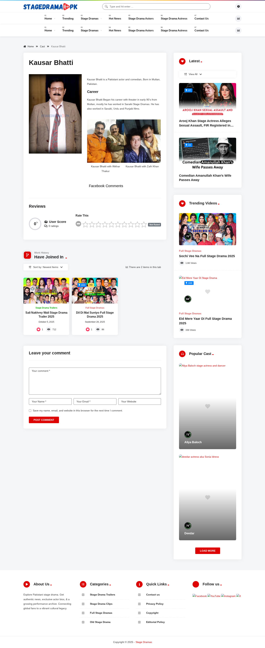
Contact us (153, 594)
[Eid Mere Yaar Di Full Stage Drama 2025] (207, 292)
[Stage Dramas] (50, 6)
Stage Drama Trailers (46, 308)
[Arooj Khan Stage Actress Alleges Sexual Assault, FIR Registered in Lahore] (207, 99)
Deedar (189, 533)
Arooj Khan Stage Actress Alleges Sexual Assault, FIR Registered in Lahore (205, 125)
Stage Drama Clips (101, 603)
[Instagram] (228, 596)
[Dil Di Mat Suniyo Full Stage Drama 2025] (95, 291)
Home (30, 46)
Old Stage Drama (100, 622)
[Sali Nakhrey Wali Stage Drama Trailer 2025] (46, 291)
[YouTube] (214, 596)
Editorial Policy (155, 622)
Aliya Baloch (193, 442)
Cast (42, 46)
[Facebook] (200, 596)
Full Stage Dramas (94, 308)
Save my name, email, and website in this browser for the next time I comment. (78, 410)
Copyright (152, 612)
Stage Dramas (144, 642)
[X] (238, 596)
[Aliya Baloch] (207, 406)
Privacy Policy (155, 603)
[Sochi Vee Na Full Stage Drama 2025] (207, 229)
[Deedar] (207, 497)
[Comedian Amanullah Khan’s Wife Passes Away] (207, 154)
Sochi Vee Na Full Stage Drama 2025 (207, 256)
